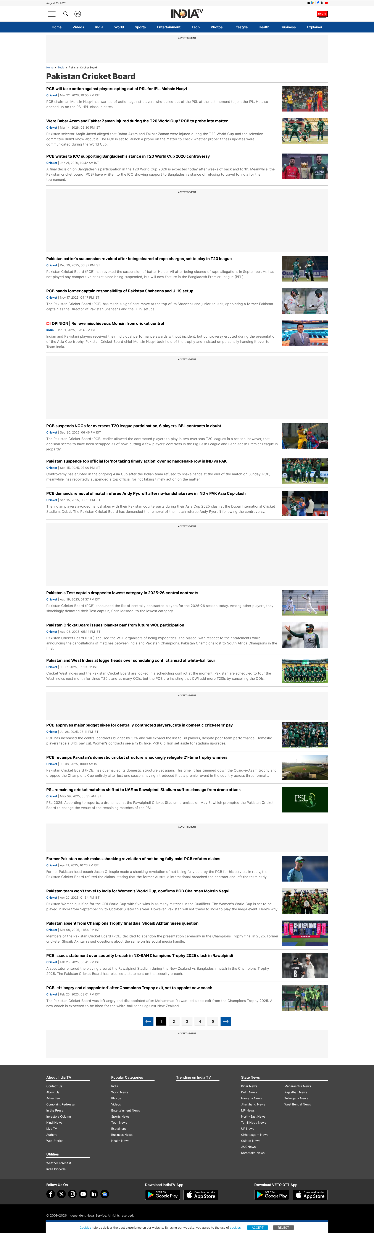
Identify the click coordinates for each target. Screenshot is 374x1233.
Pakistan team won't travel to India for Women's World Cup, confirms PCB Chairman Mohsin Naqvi (137, 891)
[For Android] (271, 1195)
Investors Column (58, 1116)
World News (119, 1092)
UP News (247, 1128)
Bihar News (249, 1086)
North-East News (253, 1116)
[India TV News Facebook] (317, 2)
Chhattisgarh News (254, 1134)
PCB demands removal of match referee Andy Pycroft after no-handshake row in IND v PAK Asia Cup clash (146, 493)
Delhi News (249, 1092)
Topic (61, 67)
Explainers (118, 1128)
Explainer (314, 27)
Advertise (53, 1098)
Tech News (119, 1122)
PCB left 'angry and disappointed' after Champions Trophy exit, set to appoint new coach (129, 987)
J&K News (248, 1147)
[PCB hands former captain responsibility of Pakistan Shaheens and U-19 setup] (305, 301)
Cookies (85, 1227)
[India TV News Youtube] (326, 2)
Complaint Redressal (60, 1104)
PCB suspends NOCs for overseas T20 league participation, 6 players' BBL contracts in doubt (133, 426)
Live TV (51, 1128)
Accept (258, 1227)
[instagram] (72, 1194)
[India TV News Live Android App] (162, 1195)
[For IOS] (310, 1195)
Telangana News (296, 1098)
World (119, 27)
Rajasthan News (295, 1092)
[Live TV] (322, 14)
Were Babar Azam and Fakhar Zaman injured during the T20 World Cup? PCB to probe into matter (137, 121)
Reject (283, 1227)
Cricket (51, 95)
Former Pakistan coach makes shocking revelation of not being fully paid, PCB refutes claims (133, 858)
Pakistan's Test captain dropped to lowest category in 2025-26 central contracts (122, 593)
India (99, 27)
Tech (196, 27)
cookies (235, 1227)
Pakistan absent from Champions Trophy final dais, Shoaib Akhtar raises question (122, 923)
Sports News (120, 1116)
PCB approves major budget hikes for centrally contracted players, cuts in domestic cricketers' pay (139, 725)
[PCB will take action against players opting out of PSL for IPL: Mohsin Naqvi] (305, 99)
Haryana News (251, 1098)
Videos (78, 27)
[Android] (312, 2)
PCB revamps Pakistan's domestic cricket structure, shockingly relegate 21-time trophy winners (136, 757)
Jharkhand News (253, 1104)
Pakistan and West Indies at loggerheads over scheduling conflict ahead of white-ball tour (130, 660)
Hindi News (54, 1122)
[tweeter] (61, 1194)
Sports (140, 27)
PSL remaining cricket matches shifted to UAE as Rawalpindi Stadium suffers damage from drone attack (143, 789)
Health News (120, 1140)
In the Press (54, 1110)
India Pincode (56, 1169)
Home (56, 27)
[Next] (226, 1021)
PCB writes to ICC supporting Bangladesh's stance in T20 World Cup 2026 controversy (128, 156)
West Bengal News (297, 1104)
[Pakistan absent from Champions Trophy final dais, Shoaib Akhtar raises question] (305, 933)
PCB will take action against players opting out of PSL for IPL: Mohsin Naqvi (116, 88)
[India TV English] (187, 14)
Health (264, 27)
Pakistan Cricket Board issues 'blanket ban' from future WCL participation (115, 625)
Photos (217, 27)
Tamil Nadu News (253, 1122)
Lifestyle (241, 27)
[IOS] (308, 2)
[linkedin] (94, 1194)
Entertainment (169, 27)
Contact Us (54, 1086)
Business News (121, 1134)
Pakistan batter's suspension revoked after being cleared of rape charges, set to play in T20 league (139, 258)
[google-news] (104, 1194)
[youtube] (83, 1194)
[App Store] (200, 1195)
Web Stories (54, 1140)
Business (288, 27)
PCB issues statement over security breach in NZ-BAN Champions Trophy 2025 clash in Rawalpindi (139, 955)
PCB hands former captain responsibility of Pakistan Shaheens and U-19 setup (119, 291)
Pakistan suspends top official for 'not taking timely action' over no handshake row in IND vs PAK (136, 461)
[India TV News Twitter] (322, 2)
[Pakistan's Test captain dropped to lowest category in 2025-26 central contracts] (305, 603)
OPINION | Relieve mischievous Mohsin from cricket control (108, 323)
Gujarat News (250, 1140)
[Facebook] (50, 1194)
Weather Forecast (58, 1163)
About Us (52, 1092)
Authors (51, 1134)
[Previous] (148, 1021)
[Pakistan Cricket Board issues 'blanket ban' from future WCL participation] (305, 635)
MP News (248, 1110)
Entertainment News (125, 1110)
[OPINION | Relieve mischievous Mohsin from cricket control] (305, 333)
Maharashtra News (297, 1086)
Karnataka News (252, 1153)
